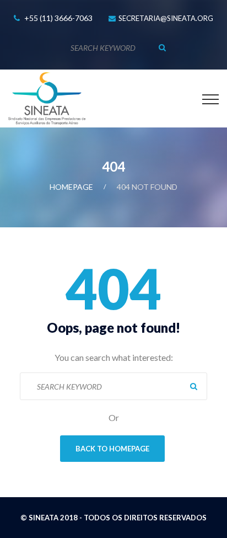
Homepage (71, 186)
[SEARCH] (162, 47)
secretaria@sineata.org (165, 18)
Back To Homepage (112, 448)
